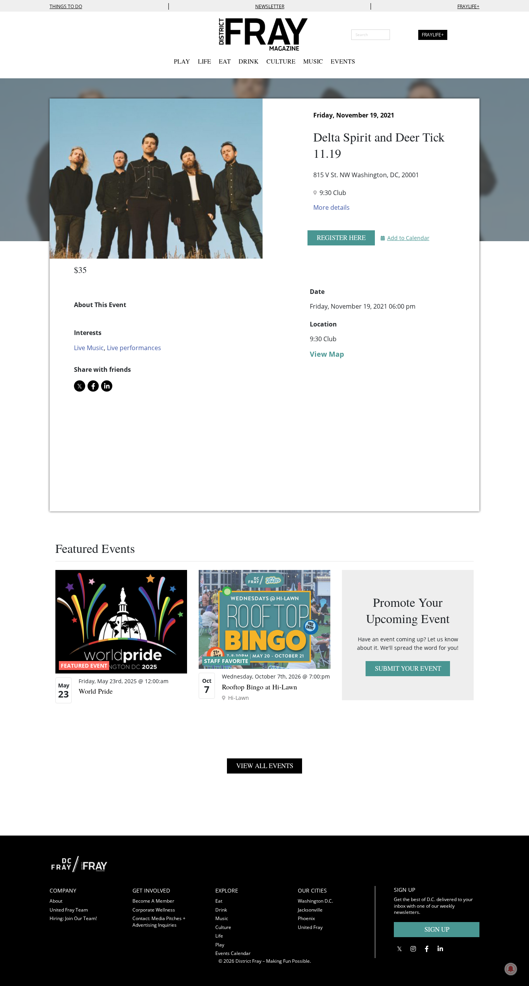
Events (343, 61)
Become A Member (153, 901)
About (56, 901)
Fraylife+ (468, 6)
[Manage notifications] (511, 969)
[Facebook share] (93, 386)
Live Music (89, 348)
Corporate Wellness (153, 910)
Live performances (134, 348)
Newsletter (269, 6)
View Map (327, 354)
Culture (280, 61)
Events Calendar (233, 953)
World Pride (96, 691)
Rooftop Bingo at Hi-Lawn (259, 686)
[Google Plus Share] (413, 949)
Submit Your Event (408, 668)
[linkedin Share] (106, 386)
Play (182, 61)
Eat (225, 61)
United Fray (310, 927)
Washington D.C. (315, 901)
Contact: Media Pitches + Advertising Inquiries (158, 921)
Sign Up (436, 929)
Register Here (341, 237)
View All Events (264, 765)
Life (204, 61)
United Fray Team (69, 910)
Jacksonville (310, 910)
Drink (249, 61)
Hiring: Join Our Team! (73, 918)
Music (313, 61)
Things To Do (66, 6)
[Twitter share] (79, 386)
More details (331, 207)
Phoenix (306, 918)
